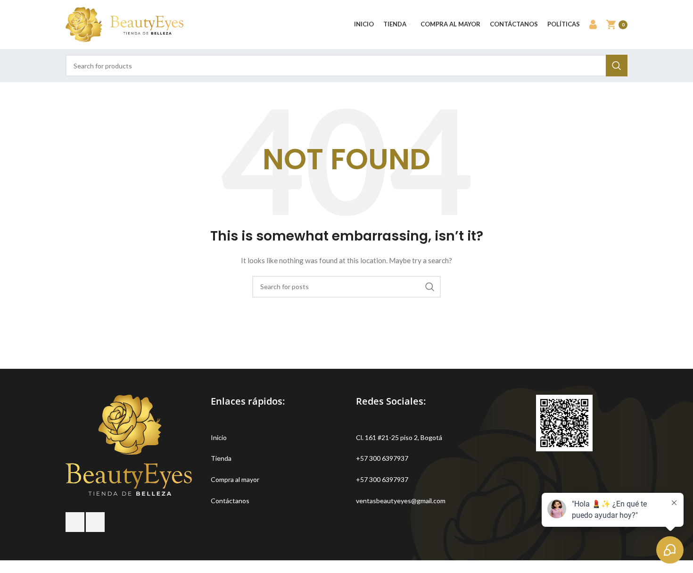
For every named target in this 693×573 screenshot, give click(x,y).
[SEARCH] (616, 65)
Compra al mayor (235, 479)
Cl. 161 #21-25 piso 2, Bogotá (399, 437)
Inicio (219, 437)
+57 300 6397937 (382, 458)
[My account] (593, 24)
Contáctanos (230, 501)
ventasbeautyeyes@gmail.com (401, 501)
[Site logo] (124, 24)
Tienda (221, 458)
